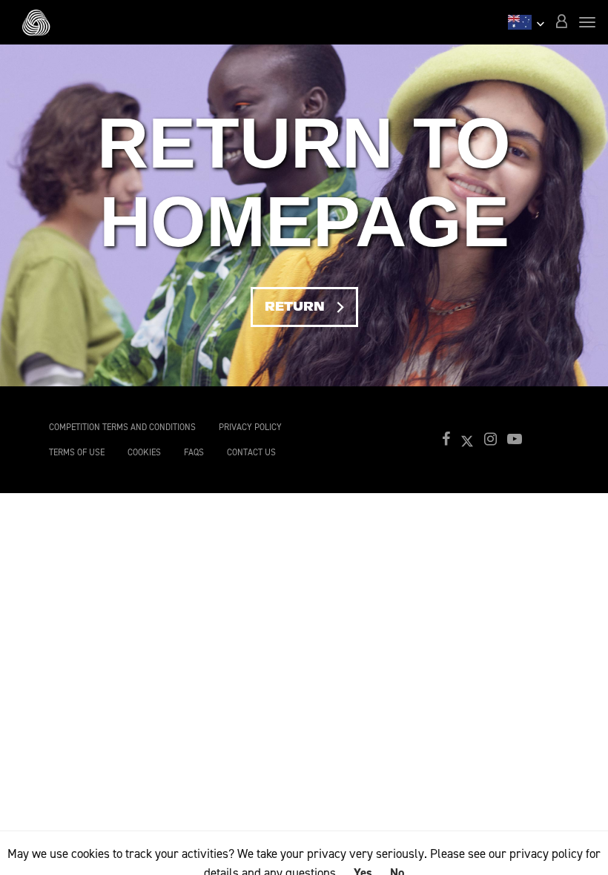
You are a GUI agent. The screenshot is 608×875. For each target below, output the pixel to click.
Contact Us (251, 452)
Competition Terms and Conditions (122, 427)
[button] (561, 23)
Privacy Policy (250, 427)
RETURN (311, 306)
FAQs (194, 452)
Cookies (144, 452)
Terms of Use (77, 452)
